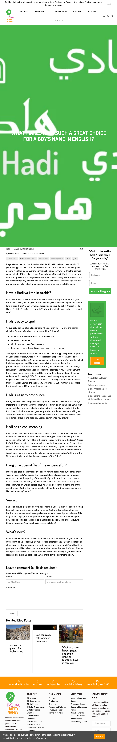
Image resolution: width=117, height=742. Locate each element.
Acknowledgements (97, 403)
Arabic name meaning (28, 259)
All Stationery (32, 704)
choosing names (57, 259)
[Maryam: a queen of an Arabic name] (18, 632)
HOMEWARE (40, 11)
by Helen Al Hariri (12, 253)
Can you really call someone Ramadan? (43, 638)
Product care (54, 701)
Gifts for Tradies (33, 724)
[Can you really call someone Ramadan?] (45, 627)
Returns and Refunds (57, 707)
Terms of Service (56, 713)
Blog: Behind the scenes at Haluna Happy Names (77, 716)
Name (9, 576)
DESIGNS (92, 11)
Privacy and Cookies (57, 710)
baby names (43, 259)
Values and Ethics (96, 385)
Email (48, 576)
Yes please (97, 361)
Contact (52, 698)
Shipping (52, 704)
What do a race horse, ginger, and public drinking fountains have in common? (70, 655)
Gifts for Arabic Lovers (36, 707)
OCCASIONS (76, 11)
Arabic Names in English (24, 249)
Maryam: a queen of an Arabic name (16, 648)
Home (8, 249)
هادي (75, 259)
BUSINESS (59, 20)
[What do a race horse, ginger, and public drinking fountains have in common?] (71, 634)
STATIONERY (58, 11)
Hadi (68, 259)
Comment (11, 587)
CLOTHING (23, 11)
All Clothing (31, 698)
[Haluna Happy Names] (10, 15)
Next (81, 249)
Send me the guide (100, 291)
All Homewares (33, 701)
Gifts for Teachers (34, 721)
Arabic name (11, 259)
